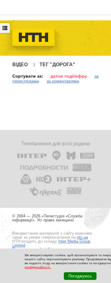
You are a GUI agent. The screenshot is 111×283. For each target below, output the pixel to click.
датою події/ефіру (69, 76)
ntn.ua (82, 237)
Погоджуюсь (80, 276)
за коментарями (63, 81)
